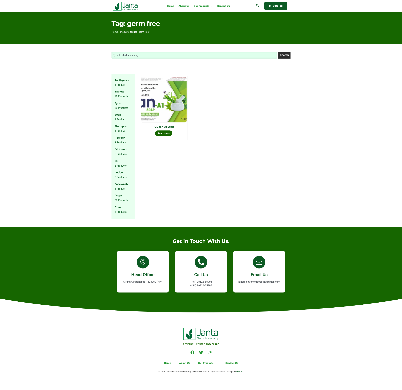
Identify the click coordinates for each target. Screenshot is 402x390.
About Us (184, 6)
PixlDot (239, 371)
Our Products (201, 6)
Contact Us (223, 6)
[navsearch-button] (257, 6)
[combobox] (194, 55)
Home (170, 6)
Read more (164, 133)
